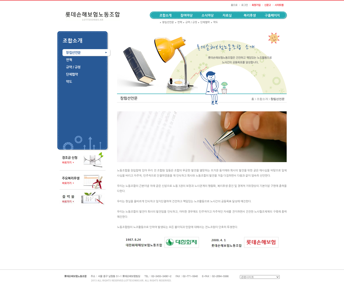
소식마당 (207, 15)
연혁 (178, 22)
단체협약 (204, 22)
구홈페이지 (272, 15)
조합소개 (262, 99)
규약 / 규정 (190, 22)
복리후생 (250, 15)
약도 (214, 22)
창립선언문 (167, 22)
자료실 (227, 15)
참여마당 (186, 15)
